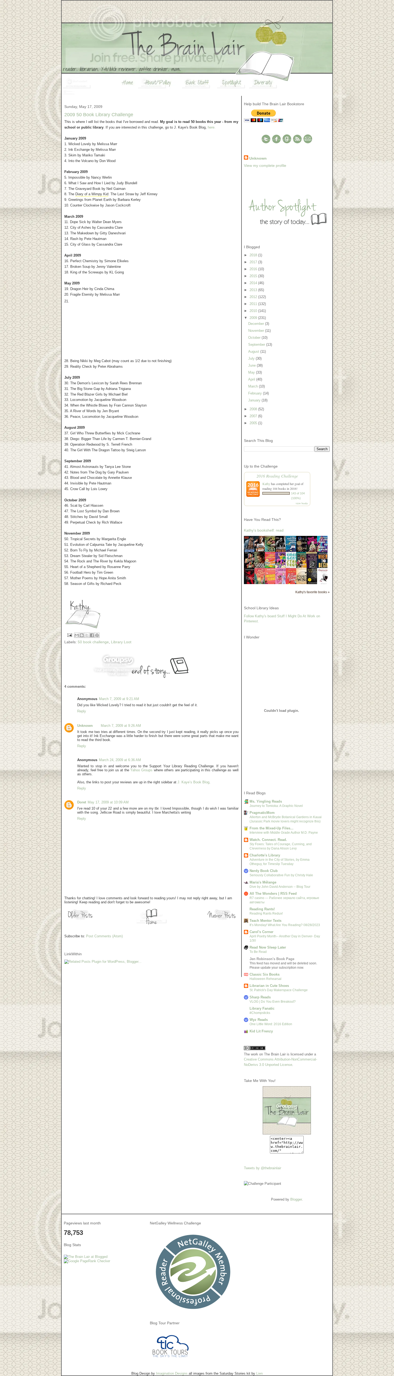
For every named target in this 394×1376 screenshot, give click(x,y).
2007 (254, 416)
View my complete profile (265, 165)
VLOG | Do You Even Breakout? (273, 1001)
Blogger (296, 1199)
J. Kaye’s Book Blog (193, 782)
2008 (254, 409)
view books (302, 503)
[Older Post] (80, 920)
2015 (254, 276)
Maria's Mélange (263, 882)
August (254, 351)
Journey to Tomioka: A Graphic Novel (276, 806)
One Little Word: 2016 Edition (271, 1024)
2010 (254, 311)
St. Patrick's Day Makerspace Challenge (279, 990)
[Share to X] (87, 635)
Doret (81, 802)
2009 (254, 318)
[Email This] (76, 635)
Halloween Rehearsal (265, 979)
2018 (254, 255)
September (257, 345)
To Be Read (258, 952)
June (252, 365)
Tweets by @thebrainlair (262, 1168)
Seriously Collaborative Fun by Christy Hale (281, 875)
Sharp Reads (260, 997)
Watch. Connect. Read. (268, 840)
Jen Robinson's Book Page (272, 959)
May (252, 372)
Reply (81, 711)
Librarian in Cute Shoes (269, 986)
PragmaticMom (262, 813)
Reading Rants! (262, 909)
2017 (254, 262)
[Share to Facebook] (92, 635)
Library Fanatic (262, 1008)
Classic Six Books (265, 974)
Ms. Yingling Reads (266, 801)
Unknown (85, 726)
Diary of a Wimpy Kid (91, 194)
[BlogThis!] (81, 635)
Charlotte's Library (265, 855)
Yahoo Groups (141, 770)
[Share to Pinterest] (97, 635)
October (255, 338)
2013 (254, 290)
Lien (259, 1373)
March (253, 386)
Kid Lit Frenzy (261, 1031)
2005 (254, 423)
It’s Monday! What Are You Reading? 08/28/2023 (285, 925)
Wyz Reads (259, 1020)
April (252, 379)
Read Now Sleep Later (268, 947)
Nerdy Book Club (264, 871)
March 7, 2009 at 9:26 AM (121, 726)
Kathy (266, 484)
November (256, 331)
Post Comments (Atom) (104, 936)
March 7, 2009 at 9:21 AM (119, 699)
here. (211, 127)
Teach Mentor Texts (265, 921)
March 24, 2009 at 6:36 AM (120, 760)
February (255, 393)
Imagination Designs (172, 1373)
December (256, 324)
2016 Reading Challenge (277, 476)
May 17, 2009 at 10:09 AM (108, 802)
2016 (254, 269)
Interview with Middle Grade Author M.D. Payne (284, 832)
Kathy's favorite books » (312, 592)
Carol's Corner (261, 932)
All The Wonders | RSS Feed (273, 894)
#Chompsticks (260, 1013)
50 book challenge (93, 642)
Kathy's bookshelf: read (264, 530)
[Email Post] (69, 635)
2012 (254, 297)
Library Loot (121, 642)
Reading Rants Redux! (266, 913)
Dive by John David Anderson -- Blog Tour (280, 887)
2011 (254, 304)
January (255, 400)
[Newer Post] (222, 920)
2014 (254, 283)
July (252, 358)
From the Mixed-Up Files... (271, 828)
